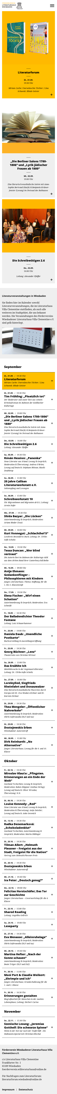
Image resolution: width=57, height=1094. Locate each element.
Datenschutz (26, 1089)
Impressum (8, 1089)
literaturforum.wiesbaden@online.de (22, 1079)
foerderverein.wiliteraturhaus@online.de (24, 1069)
